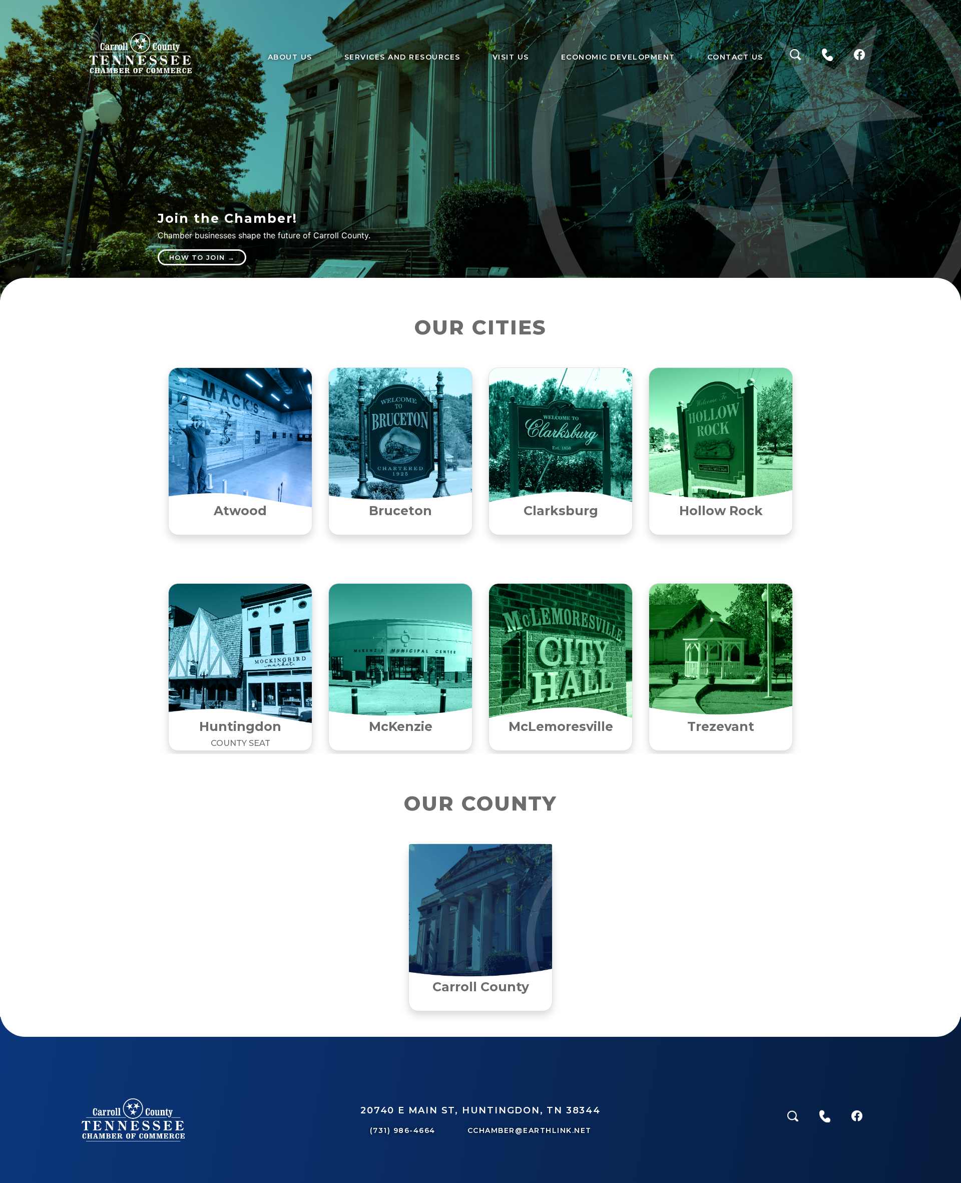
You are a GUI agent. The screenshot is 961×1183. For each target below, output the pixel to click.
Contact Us (735, 57)
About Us (290, 57)
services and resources (402, 57)
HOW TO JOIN (197, 257)
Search (795, 57)
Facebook (859, 57)
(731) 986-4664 (402, 1130)
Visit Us (511, 57)
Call (827, 57)
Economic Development (618, 57)
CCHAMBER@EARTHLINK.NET (529, 1130)
